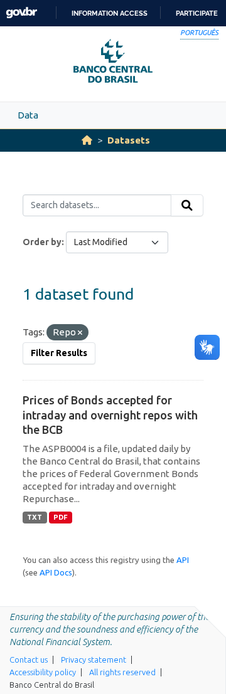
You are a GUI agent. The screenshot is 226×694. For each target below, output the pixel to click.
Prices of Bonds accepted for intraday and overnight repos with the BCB (110, 415)
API (182, 559)
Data (28, 115)
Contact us (28, 659)
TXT (34, 517)
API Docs (56, 572)
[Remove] (80, 333)
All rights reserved (122, 672)
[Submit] (187, 205)
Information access (110, 13)
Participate (197, 13)
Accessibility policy (42, 672)
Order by (42, 242)
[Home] (87, 140)
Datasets (128, 140)
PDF (60, 517)
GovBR (21, 13)
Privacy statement (93, 659)
